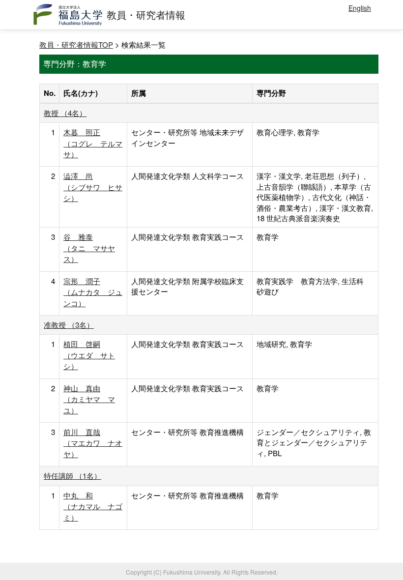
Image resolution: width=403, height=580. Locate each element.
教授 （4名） (65, 113)
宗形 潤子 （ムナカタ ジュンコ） (92, 292)
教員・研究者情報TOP (76, 44)
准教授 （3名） (69, 324)
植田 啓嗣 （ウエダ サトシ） (89, 355)
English (359, 8)
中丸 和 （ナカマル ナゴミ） (92, 506)
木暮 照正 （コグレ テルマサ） (92, 143)
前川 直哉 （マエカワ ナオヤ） (92, 443)
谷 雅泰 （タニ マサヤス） (89, 248)
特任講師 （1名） (72, 475)
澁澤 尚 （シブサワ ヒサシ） (92, 187)
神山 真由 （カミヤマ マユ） (89, 399)
